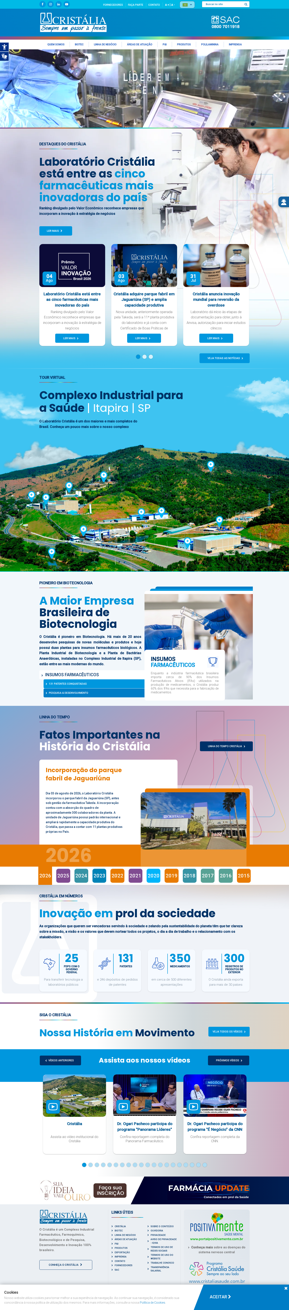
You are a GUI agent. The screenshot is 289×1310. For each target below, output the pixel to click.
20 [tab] (205, 1165)
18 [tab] (192, 1165)
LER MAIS (53, 230)
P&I (116, 1243)
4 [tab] (103, 1165)
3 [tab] (153, 357)
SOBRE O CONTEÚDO (162, 1226)
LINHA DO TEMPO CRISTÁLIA (225, 746)
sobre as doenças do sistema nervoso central (218, 1249)
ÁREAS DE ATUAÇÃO (126, 1239)
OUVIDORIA (157, 1230)
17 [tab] (186, 1165)
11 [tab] (148, 1165)
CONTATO (154, 4)
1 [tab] (140, 357)
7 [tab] (122, 1165)
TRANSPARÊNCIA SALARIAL (160, 1269)
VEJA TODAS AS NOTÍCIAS (224, 358)
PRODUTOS (121, 1248)
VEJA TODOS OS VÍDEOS (228, 1031)
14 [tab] (167, 1165)
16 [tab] (179, 1165)
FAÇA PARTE (135, 4)
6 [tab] (116, 1165)
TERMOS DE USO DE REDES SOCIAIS (162, 1249)
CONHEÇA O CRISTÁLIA (64, 1264)
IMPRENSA (121, 1256)
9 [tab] (135, 1165)
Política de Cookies (152, 1302)
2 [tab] (146, 357)
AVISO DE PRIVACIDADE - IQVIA (164, 1241)
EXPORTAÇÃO (122, 1252)
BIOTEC (119, 1230)
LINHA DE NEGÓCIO (125, 1235)
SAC (117, 1269)
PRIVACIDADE (158, 1235)
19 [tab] (198, 1165)
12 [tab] (154, 1165)
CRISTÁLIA (120, 1226)
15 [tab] (173, 1165)
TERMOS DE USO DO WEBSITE (162, 1257)
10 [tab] (141, 1165)
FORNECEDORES (113, 4)
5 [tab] (109, 1165)
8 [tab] (129, 1165)
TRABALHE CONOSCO (162, 1262)
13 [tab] (160, 1165)
